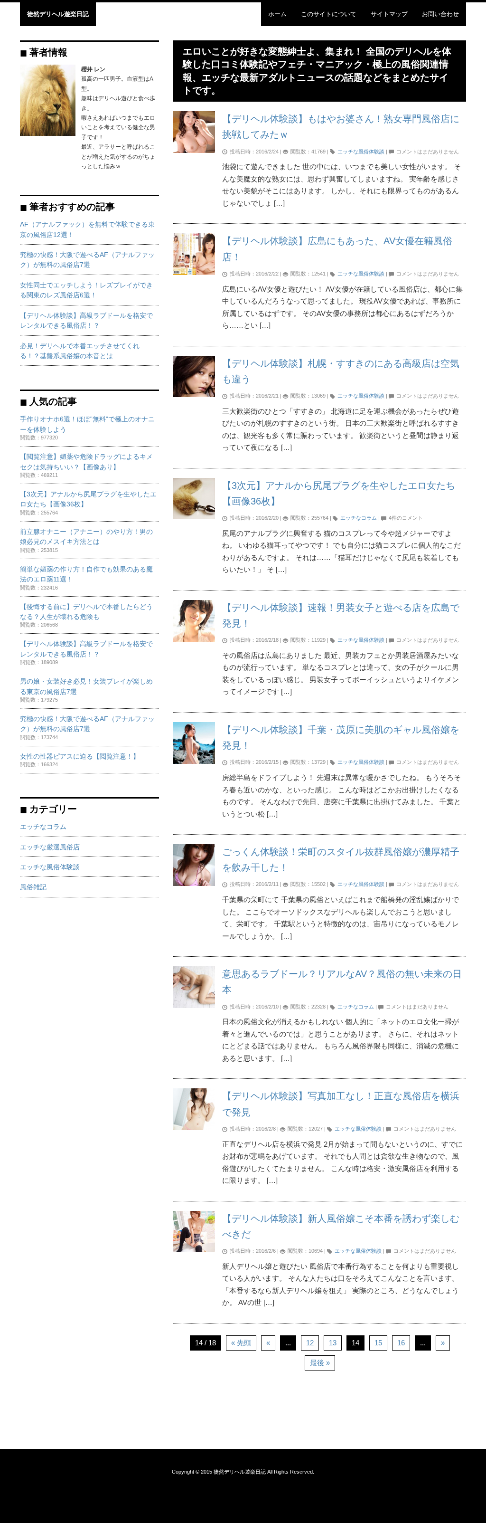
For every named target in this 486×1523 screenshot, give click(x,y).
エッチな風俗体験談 (360, 151)
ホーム (277, 14)
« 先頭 (241, 1343)
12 (310, 1343)
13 (332, 1343)
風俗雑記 (33, 887)
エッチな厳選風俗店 (50, 847)
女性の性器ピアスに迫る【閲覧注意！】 (80, 756)
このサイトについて (328, 14)
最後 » (320, 1363)
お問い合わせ (440, 14)
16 (401, 1343)
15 (378, 1343)
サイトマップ (389, 14)
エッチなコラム (358, 518)
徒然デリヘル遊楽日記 (58, 14)
